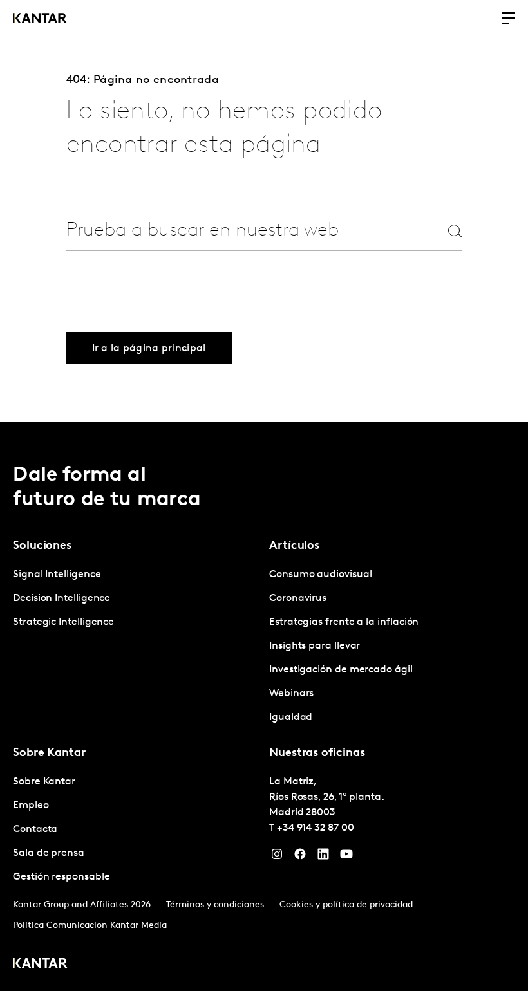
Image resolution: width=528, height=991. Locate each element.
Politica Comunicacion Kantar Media (90, 926)
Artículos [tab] (294, 546)
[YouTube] (346, 857)
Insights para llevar (314, 646)
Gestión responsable (61, 877)
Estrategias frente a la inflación (344, 622)
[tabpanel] (136, 599)
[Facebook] (300, 857)
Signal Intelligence (56, 575)
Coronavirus (297, 598)
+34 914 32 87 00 (315, 828)
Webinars (291, 694)
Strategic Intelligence (63, 622)
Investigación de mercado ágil (341, 670)
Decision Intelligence (61, 598)
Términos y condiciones (215, 905)
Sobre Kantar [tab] (49, 753)
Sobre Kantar (44, 782)
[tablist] (264, 706)
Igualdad (290, 717)
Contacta (35, 829)
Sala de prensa (48, 853)
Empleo (31, 806)
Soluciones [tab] (42, 546)
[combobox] (239, 230)
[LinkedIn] (323, 857)
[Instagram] (277, 857)
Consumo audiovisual (320, 575)
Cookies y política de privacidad (346, 905)
